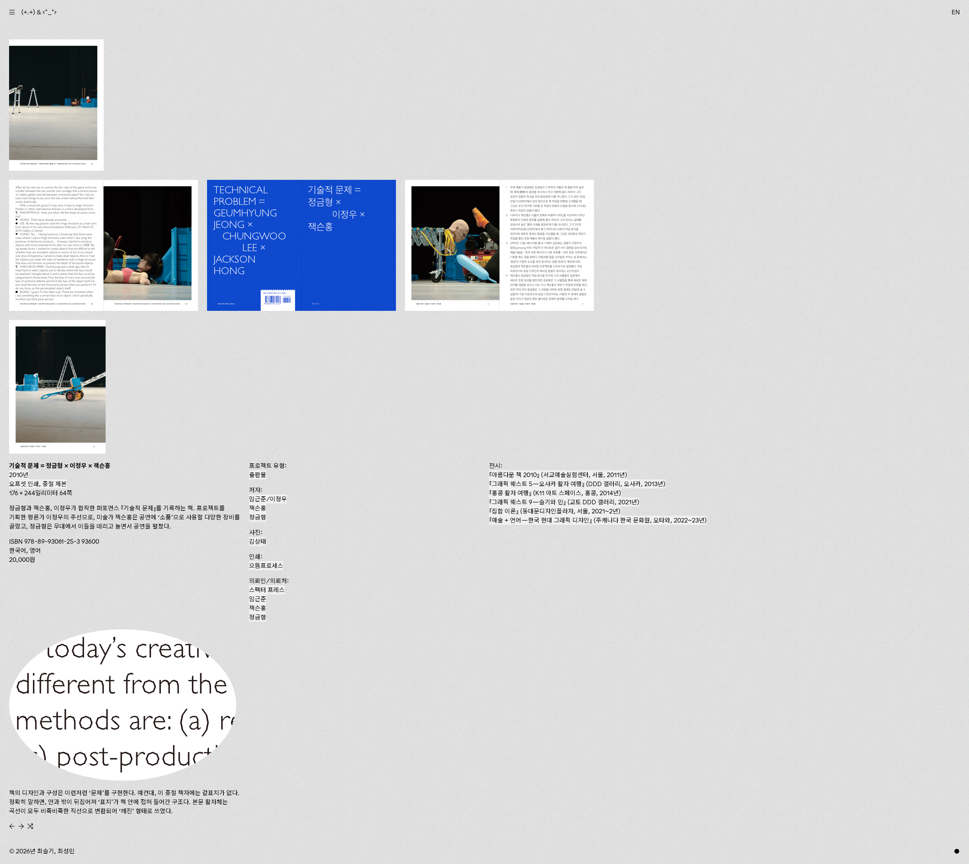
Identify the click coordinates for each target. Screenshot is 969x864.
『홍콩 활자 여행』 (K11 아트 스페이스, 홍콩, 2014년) (555, 493)
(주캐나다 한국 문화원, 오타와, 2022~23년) (599, 520)
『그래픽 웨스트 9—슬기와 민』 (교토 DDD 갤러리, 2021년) (564, 502)
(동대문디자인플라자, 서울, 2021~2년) (556, 511)
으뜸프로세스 (266, 565)
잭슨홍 (257, 508)
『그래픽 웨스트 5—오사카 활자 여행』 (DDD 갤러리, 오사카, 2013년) (577, 484)
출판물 (257, 475)
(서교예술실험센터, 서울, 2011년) (559, 475)
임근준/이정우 (268, 499)
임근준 (257, 599)
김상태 (257, 541)
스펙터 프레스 (267, 590)
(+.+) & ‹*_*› (39, 12)
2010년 (18, 475)
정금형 (257, 517)
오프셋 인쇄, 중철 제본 (38, 484)
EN (956, 12)
